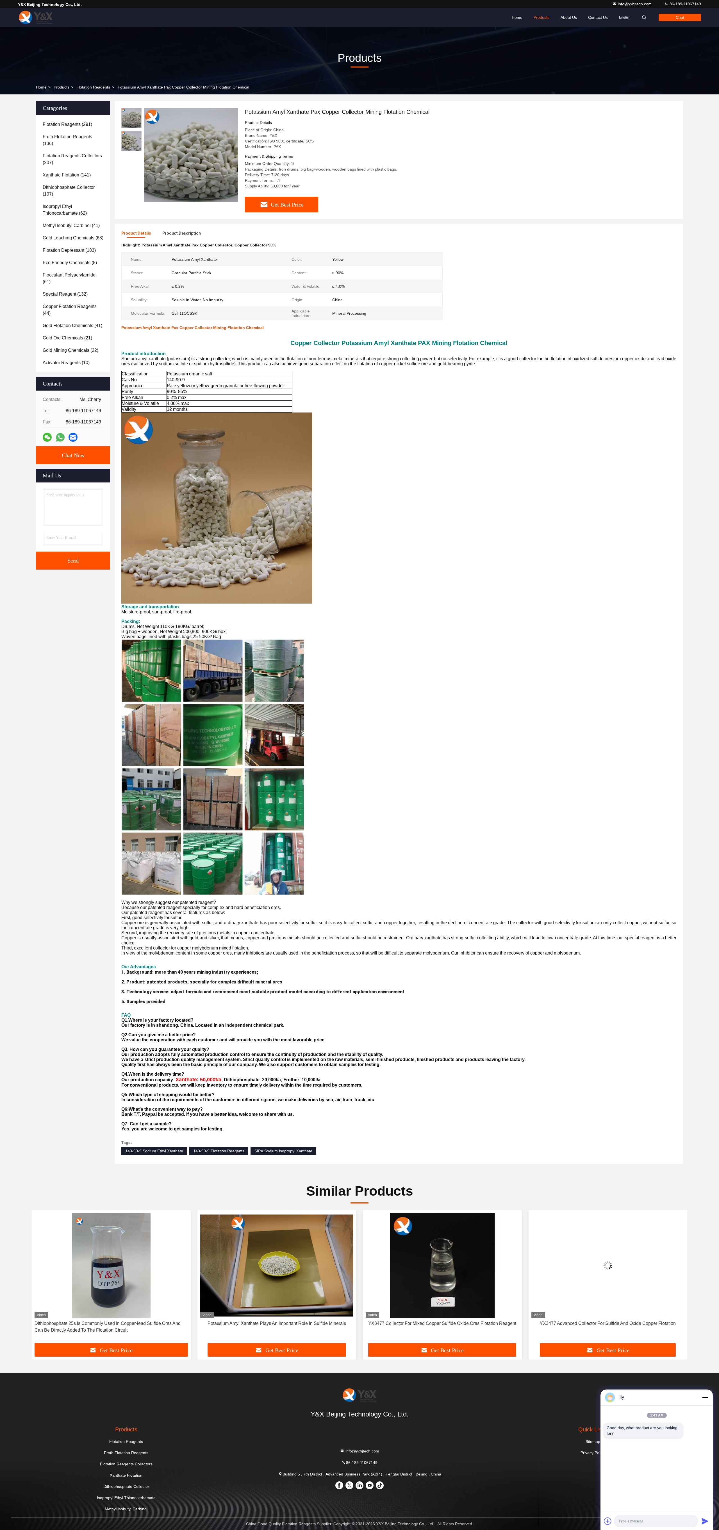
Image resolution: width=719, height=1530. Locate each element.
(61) (69, 278)
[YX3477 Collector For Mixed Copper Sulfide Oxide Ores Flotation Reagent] (277, 1265)
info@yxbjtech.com (635, 4)
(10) (66, 362)
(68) (73, 237)
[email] (73, 437)
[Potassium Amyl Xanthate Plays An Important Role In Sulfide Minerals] (111, 1265)
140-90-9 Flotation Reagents (218, 1151)
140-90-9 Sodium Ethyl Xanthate (154, 1151)
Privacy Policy (593, 1452)
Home (517, 17)
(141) (67, 175)
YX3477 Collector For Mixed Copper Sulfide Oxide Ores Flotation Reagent (277, 1323)
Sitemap (593, 1441)
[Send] (704, 1521)
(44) (70, 310)
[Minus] (705, 1397)
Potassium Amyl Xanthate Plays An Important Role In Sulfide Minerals (111, 1323)
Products (541, 17)
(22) (70, 350)
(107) (69, 190)
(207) (72, 159)
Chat (680, 17)
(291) (67, 124)
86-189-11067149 (684, 4)
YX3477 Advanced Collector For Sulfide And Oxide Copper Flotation (442, 1323)
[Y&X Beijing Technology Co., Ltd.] (35, 17)
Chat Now (73, 455)
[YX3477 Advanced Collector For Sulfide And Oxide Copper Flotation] (442, 1265)
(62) (65, 210)
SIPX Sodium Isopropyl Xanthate (283, 1151)
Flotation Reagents (93, 87)
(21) (67, 338)
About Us (569, 17)
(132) (65, 294)
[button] (42, 1279)
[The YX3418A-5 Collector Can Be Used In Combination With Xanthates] (608, 1265)
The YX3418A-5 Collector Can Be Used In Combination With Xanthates (608, 1323)
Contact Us (598, 17)
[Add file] (608, 1521)
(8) (70, 262)
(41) (71, 225)
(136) (67, 140)
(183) (69, 250)
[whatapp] (60, 437)
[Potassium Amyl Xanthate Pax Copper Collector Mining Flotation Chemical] (191, 155)
